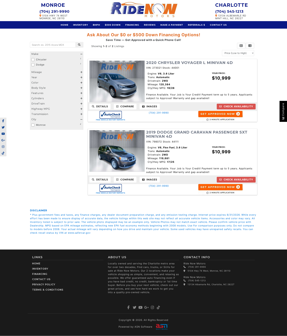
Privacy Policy (43, 284)
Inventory (80, 25)
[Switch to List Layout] (250, 46)
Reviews (150, 25)
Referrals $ (196, 25)
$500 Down (112, 25)
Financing (132, 25)
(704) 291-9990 (159, 112)
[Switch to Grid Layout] (241, 46)
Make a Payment (171, 25)
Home (64, 25)
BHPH (96, 25)
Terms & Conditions (47, 289)
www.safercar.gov (79, 232)
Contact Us (218, 25)
